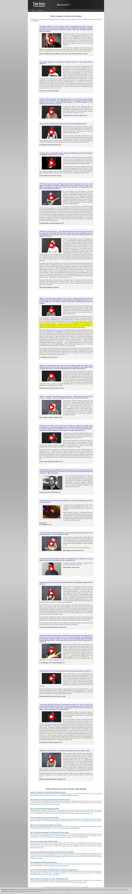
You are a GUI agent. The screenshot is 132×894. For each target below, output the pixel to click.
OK (41, 891)
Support (58, 886)
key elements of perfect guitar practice (59, 865)
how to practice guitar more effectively (82, 813)
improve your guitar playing (72, 828)
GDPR (86, 886)
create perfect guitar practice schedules (91, 820)
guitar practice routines (36, 858)
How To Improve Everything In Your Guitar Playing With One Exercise (50, 799)
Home (33, 10)
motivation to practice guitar (62, 837)
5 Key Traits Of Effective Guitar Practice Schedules (44, 817)
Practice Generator (72, 19)
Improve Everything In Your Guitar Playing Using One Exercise (47, 792)
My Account (39, 10)
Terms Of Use (64, 886)
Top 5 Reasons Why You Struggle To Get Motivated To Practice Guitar (49, 832)
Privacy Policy (81, 886)
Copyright (70, 886)
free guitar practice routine (80, 882)
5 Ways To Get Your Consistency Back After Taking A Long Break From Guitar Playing (54, 869)
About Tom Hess (52, 886)
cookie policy (20, 891)
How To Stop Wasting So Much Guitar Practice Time (44, 808)
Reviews (75, 886)
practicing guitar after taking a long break (48, 874)
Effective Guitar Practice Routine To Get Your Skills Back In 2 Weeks (49, 878)
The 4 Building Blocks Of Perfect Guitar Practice (43, 862)
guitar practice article (72, 795)
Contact (46, 886)
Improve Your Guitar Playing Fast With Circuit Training (45, 825)
